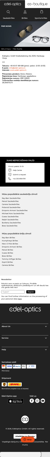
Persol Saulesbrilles (10, 201)
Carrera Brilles (8, 265)
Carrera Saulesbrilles (10, 204)
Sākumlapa (6, 49)
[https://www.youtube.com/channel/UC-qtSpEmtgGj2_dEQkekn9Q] (43, 401)
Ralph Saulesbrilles (10, 220)
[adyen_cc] (4, 366)
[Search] (8, 12)
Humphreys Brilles (10, 241)
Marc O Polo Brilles (10, 244)
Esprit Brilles (7, 262)
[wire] (31, 366)
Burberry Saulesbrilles (11, 223)
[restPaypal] (17, 366)
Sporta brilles (41, 18)
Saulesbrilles (8, 18)
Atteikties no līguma (25, 436)
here (20, 299)
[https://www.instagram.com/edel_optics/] (37, 401)
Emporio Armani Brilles (12, 247)
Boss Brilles (7, 256)
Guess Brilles (7, 253)
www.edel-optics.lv (18, 70)
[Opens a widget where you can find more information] (28, 440)
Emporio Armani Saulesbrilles (15, 210)
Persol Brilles (7, 250)
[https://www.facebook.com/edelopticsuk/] (32, 401)
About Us (6, 326)
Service (5, 338)
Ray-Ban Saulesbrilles (11, 198)
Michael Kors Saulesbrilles (13, 213)
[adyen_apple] (24, 366)
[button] (12, 4)
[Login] (25, 12)
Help (4, 349)
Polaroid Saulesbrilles (11, 207)
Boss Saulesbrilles (9, 226)
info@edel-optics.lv (17, 68)
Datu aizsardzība (36, 442)
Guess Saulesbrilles (10, 216)
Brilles (24, 18)
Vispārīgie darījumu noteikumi (15, 442)
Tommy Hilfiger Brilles (11, 259)
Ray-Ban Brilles (8, 238)
